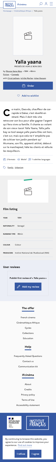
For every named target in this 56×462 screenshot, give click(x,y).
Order (30, 85)
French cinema (28, 317)
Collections (28, 333)
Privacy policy (28, 394)
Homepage (7, 11)
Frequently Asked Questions (28, 355)
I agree (35, 453)
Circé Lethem (14, 78)
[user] (46, 3)
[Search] (40, 3)
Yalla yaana (38, 11)
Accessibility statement (28, 405)
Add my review (30, 286)
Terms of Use (28, 399)
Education (28, 338)
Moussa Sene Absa (14, 71)
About (28, 384)
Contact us (28, 361)
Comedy (15, 74)
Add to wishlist (30, 95)
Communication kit (28, 366)
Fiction (6, 74)
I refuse (21, 453)
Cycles (28, 327)
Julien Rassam (40, 78)
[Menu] (51, 3)
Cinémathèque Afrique (22, 11)
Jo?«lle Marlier (27, 78)
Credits (28, 389)
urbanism (19, 167)
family (10, 167)
